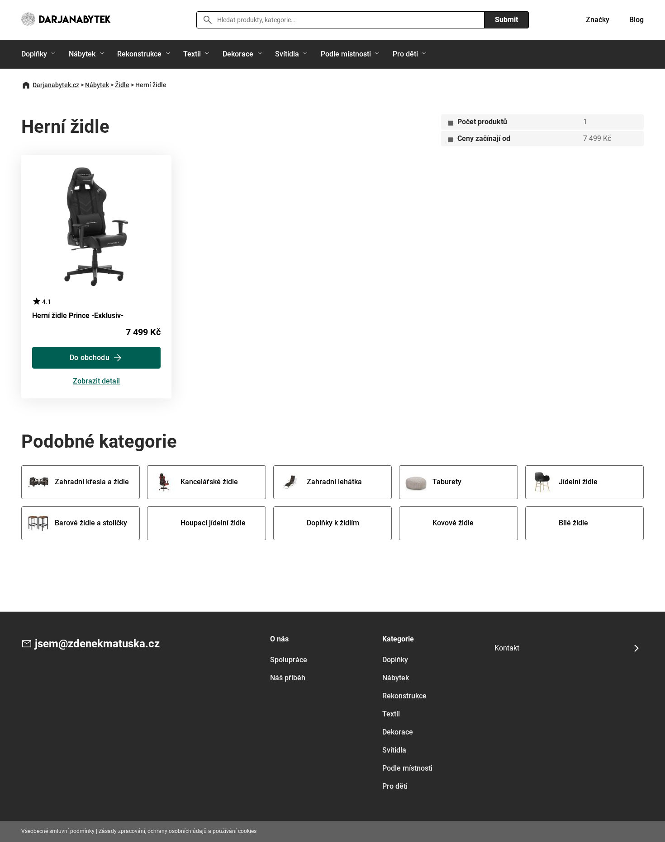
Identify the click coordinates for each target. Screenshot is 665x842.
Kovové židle (453, 523)
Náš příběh (287, 678)
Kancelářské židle (209, 481)
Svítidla (287, 54)
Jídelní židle (578, 481)
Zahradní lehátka (334, 481)
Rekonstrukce (139, 54)
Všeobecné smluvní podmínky (58, 831)
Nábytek (82, 54)
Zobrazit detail (96, 381)
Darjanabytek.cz (56, 85)
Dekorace (238, 54)
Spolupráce (288, 659)
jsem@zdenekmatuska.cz (97, 643)
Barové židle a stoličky (91, 523)
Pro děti (405, 54)
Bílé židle (573, 523)
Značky (597, 19)
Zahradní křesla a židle (92, 481)
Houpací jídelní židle (213, 523)
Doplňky (34, 54)
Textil (192, 54)
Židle (122, 85)
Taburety (446, 481)
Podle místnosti (346, 54)
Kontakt (506, 648)
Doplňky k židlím (333, 523)
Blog (636, 19)
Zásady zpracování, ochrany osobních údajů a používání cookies (177, 831)
